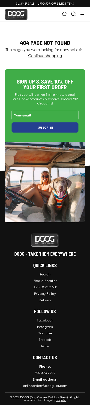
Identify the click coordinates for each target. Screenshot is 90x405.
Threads (45, 340)
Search (45, 274)
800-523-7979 (45, 373)
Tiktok (45, 346)
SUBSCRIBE (45, 127)
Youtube (45, 333)
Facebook (45, 320)
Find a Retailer (45, 281)
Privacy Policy (45, 294)
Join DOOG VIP (45, 287)
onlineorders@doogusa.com (45, 386)
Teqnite (61, 400)
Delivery (45, 300)
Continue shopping (45, 56)
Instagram (45, 327)
